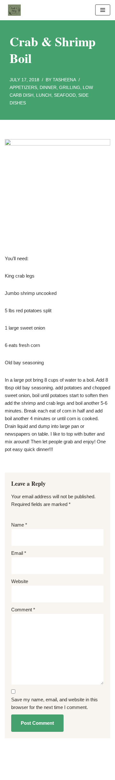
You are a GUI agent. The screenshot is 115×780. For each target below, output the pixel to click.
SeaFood (65, 95)
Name (19, 524)
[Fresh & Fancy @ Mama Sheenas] (13, 10)
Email (18, 553)
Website (19, 581)
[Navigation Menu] (102, 9)
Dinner (48, 87)
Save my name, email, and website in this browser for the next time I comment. (54, 703)
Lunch (43, 95)
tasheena (64, 79)
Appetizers (23, 87)
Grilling (69, 87)
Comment (23, 609)
